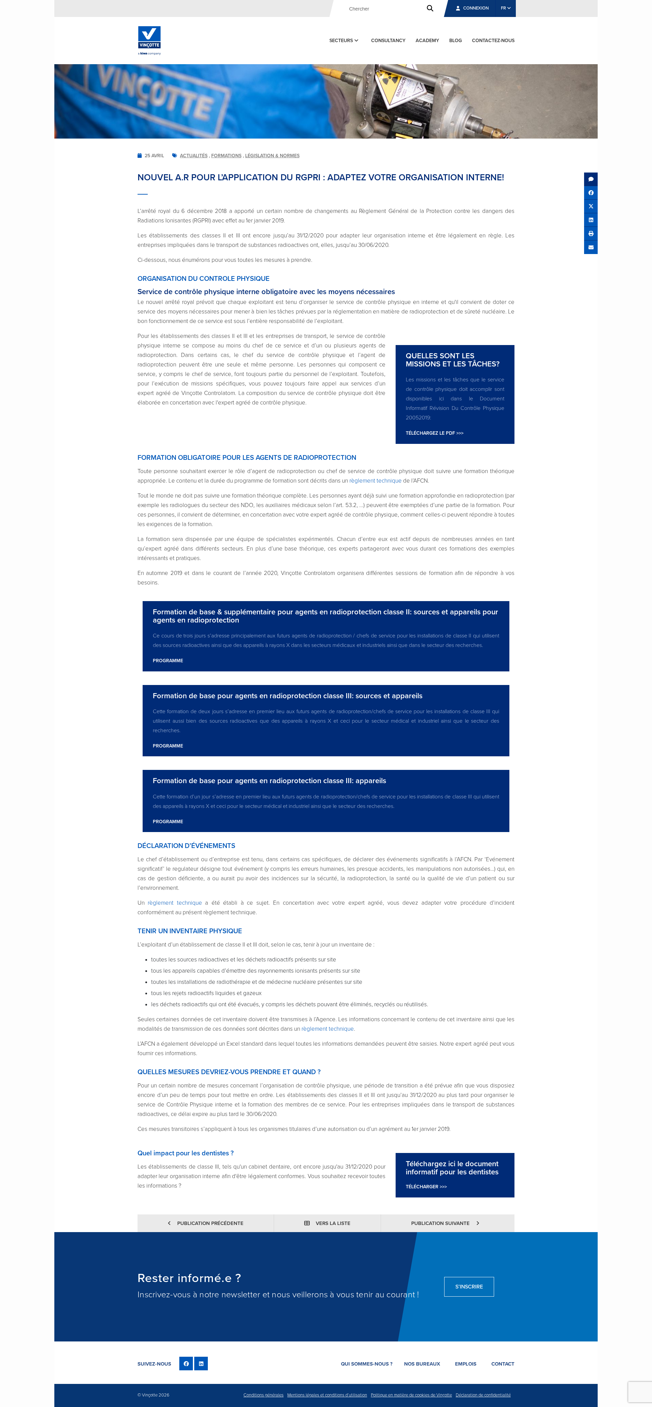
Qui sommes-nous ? (367, 1364)
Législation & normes (272, 156)
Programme (168, 661)
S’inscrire (469, 1286)
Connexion (476, 8)
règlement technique (375, 480)
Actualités (193, 156)
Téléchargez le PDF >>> (435, 433)
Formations (226, 156)
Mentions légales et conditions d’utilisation (327, 1395)
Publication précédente (209, 1223)
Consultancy (388, 40)
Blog (455, 40)
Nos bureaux (422, 1364)
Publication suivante (441, 1223)
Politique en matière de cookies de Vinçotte (411, 1395)
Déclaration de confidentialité (483, 1395)
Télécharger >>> (426, 1187)
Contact (502, 1364)
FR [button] (504, 8)
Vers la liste (332, 1223)
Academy (427, 40)
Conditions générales (263, 1395)
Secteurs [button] (341, 40)
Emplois (465, 1364)
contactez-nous (493, 40)
